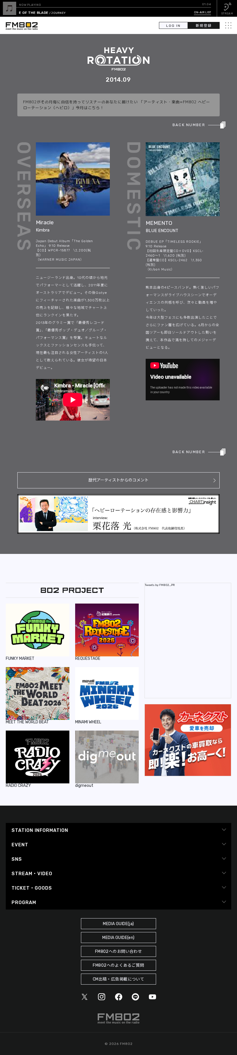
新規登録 (204, 26)
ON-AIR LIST (202, 12)
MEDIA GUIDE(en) (118, 937)
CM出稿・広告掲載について (119, 979)
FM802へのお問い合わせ (118, 951)
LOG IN (173, 26)
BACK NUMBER (189, 125)
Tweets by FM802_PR (160, 585)
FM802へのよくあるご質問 (118, 965)
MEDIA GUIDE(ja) (118, 923)
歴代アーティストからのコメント (118, 480)
